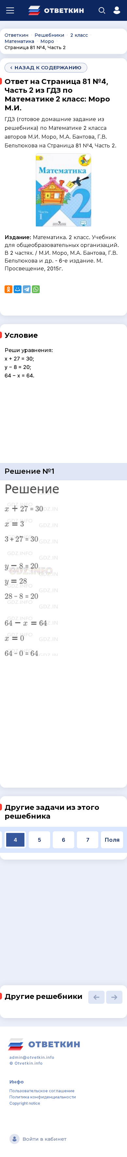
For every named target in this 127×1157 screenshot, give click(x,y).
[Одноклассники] (8, 289)
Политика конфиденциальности (42, 1097)
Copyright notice (24, 1103)
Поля (112, 840)
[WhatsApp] (36, 289)
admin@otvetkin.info (32, 1057)
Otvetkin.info (29, 1063)
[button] (96, 997)
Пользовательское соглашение (42, 1090)
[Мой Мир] (17, 289)
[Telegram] (27, 289)
